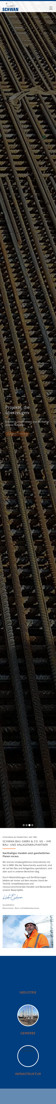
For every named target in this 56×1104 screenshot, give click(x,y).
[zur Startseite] (10, 6)
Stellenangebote (27, 430)
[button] (51, 8)
